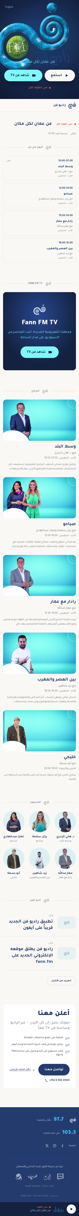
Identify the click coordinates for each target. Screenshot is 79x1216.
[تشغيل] (71, 1209)
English (9, 7)
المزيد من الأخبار (61, 981)
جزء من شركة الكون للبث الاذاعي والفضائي (39, 1166)
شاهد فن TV (19, 75)
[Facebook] (62, 1146)
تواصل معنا (53, 1069)
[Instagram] (55, 1146)
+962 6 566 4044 (59, 1080)
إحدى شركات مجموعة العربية (39, 1186)
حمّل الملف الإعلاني (20, 1069)
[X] (47, 1146)
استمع (56, 75)
